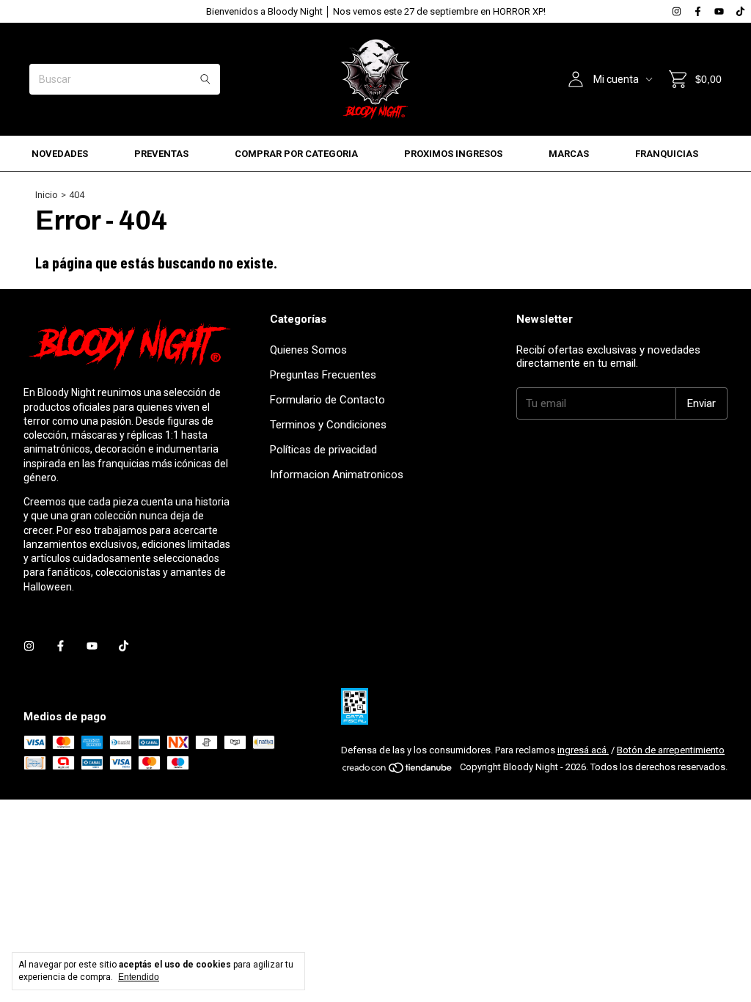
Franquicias (666, 153)
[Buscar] (205, 79)
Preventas (161, 153)
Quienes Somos (308, 349)
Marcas (569, 153)
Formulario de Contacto (327, 399)
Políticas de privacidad (323, 449)
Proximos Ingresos (453, 153)
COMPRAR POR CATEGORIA (296, 153)
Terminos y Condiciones (328, 424)
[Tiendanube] (398, 770)
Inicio (46, 194)
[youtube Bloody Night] (719, 11)
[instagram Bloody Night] (676, 11)
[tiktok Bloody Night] (740, 11)
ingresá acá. (583, 750)
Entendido (138, 977)
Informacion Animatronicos (336, 474)
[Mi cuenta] (576, 79)
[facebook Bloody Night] (698, 11)
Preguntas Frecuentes (323, 374)
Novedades (60, 153)
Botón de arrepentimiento (671, 750)
